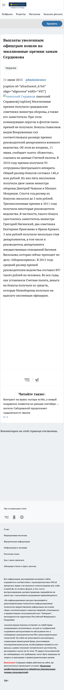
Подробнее (9, 620)
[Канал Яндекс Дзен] (21, 517)
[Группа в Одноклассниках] (14, 517)
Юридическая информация (17, 541)
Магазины (34, 14)
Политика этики (11, 554)
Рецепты (21, 14)
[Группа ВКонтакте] (6, 517)
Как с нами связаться (14, 560)
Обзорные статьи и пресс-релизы (20, 566)
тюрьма (10, 68)
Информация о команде (15, 547)
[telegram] (38, 379)
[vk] (27, 379)
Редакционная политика (15, 535)
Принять (52, 23)
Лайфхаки (7, 14)
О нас (6, 529)
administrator (35, 80)
